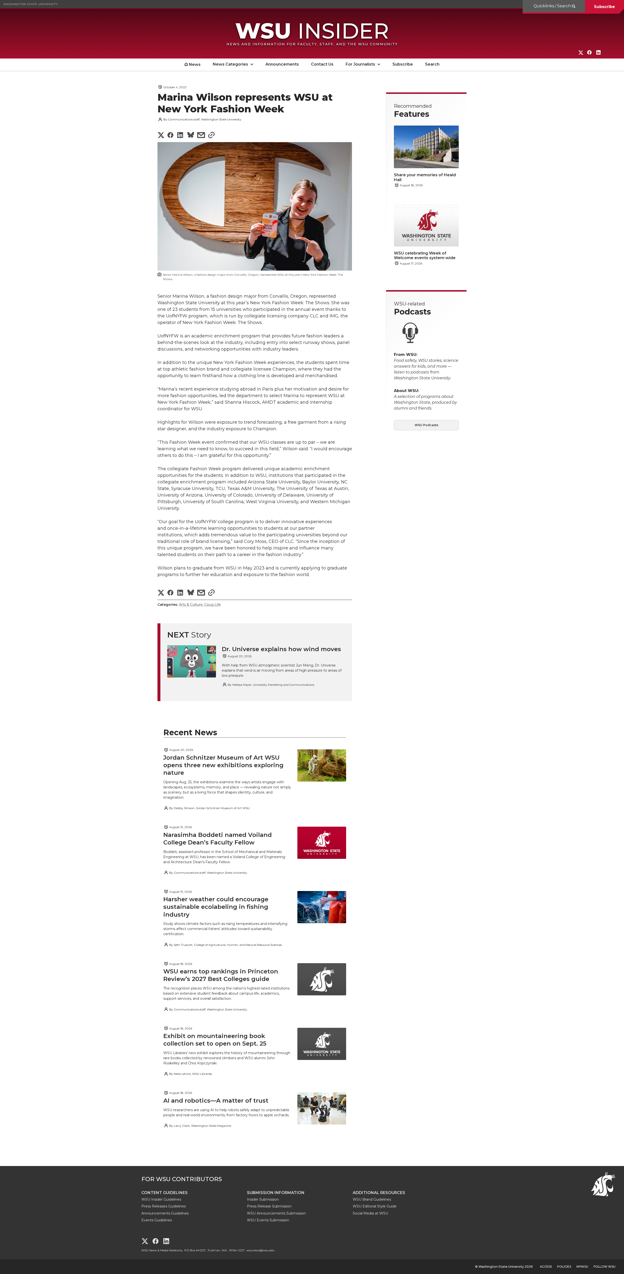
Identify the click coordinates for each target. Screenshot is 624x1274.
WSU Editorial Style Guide (375, 1206)
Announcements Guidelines (165, 1213)
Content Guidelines (164, 1192)
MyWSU (582, 1266)
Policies (564, 1266)
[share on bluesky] (190, 135)
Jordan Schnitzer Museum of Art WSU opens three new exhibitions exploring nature (223, 765)
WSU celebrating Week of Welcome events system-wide (425, 255)
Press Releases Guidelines (163, 1206)
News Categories (230, 64)
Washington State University (30, 4)
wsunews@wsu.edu (260, 1250)
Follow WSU (604, 1266)
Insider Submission (263, 1199)
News (195, 64)
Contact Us (322, 64)
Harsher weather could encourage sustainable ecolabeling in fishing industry (215, 907)
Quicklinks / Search (553, 6)
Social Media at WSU (370, 1213)
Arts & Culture (191, 604)
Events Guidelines (156, 1220)
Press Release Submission (269, 1206)
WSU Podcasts (426, 425)
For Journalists (360, 64)
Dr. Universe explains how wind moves (281, 649)
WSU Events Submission (268, 1220)
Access (546, 1266)
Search (432, 64)
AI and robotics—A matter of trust (215, 1100)
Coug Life (212, 604)
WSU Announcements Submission (276, 1213)
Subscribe (604, 6)
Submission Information (275, 1192)
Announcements (282, 64)
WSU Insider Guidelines (161, 1199)
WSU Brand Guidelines (372, 1199)
